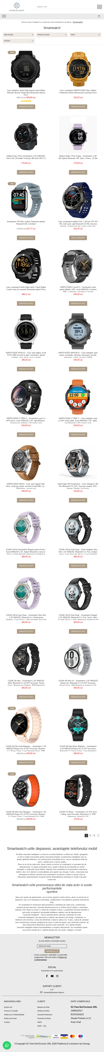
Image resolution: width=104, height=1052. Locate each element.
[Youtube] (52, 976)
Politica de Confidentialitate (14, 1015)
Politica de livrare (10, 1018)
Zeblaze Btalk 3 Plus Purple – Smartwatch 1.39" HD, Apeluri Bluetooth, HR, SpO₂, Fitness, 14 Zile (78, 157)
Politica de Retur (43, 1011)
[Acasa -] (16, 6)
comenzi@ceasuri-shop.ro (53, 992)
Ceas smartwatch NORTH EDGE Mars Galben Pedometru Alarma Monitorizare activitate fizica (78, 91)
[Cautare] (99, 7)
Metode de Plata (43, 1007)
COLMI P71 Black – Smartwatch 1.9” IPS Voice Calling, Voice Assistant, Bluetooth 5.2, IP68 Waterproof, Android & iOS (78, 814)
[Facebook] (46, 976)
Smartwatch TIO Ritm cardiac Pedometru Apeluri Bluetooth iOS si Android (26, 223)
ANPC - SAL (41, 1026)
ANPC (39, 1022)
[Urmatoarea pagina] (98, 835)
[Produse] (4, 17)
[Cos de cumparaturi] (99, 16)
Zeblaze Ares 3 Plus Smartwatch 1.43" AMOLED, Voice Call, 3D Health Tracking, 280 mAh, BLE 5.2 (26, 157)
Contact (7, 1022)
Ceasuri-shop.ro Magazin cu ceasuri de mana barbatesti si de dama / (46, 22)
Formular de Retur (44, 1018)
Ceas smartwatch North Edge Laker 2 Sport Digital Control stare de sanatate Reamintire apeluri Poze (26, 288)
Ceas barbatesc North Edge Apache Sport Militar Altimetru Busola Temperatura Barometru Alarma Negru (26, 92)
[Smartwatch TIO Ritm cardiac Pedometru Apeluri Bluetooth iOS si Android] (26, 200)
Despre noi (8, 1007)
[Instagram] (57, 976)
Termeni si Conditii (11, 1011)
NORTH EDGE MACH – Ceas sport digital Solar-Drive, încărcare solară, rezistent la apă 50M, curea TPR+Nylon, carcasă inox (26, 486)
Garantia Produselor (44, 1015)
